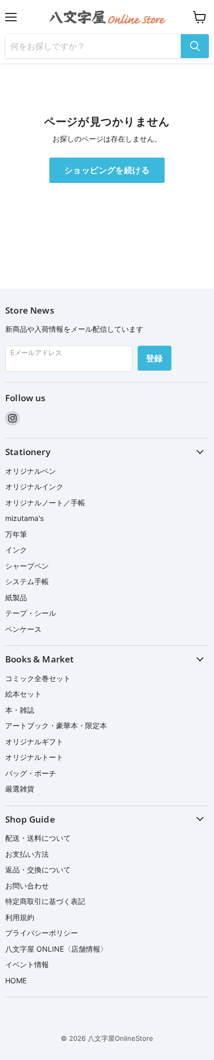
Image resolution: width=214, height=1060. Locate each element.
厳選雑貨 (19, 788)
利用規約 (19, 917)
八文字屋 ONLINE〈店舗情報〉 (56, 948)
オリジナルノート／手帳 (45, 502)
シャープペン (27, 565)
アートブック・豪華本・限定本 (56, 725)
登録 (154, 358)
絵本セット (23, 693)
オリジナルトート (34, 757)
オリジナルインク (34, 486)
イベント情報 (27, 964)
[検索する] (195, 46)
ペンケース (23, 629)
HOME (15, 980)
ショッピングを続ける (107, 170)
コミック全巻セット (38, 678)
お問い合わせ (27, 885)
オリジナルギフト (34, 741)
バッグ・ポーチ (30, 773)
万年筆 (16, 534)
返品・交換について (38, 869)
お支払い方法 (27, 854)
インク (16, 549)
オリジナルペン (30, 471)
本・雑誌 (19, 709)
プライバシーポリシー (41, 932)
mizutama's (24, 518)
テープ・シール (30, 613)
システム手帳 (27, 581)
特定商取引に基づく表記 (45, 901)
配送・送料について (38, 837)
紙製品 (16, 597)
